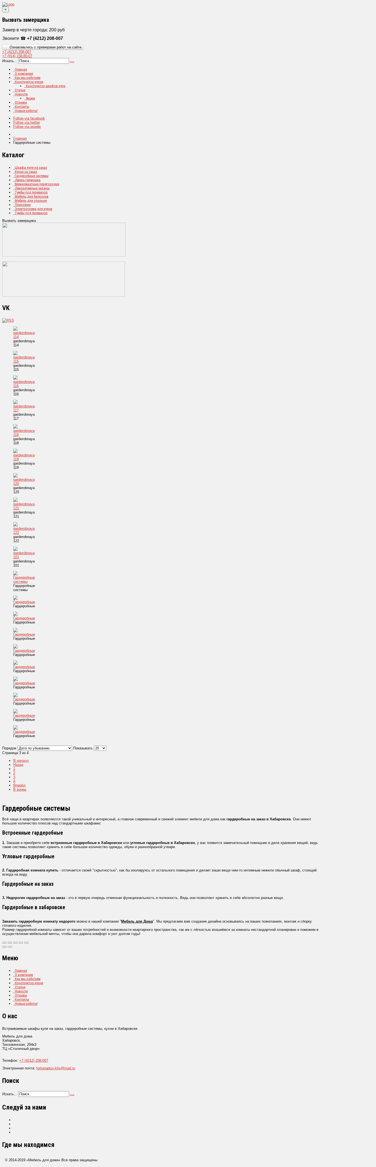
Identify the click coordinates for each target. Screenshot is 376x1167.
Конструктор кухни (29, 82)
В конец (19, 789)
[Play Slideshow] (26, 942)
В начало (21, 760)
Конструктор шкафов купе (45, 86)
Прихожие (23, 205)
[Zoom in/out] (21, 942)
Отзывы (21, 102)
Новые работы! (26, 111)
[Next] (10, 947)
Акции (30, 98)
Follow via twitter (26, 122)
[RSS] (8, 320)
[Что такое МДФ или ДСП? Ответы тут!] (63, 295)
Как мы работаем (27, 78)
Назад (18, 765)
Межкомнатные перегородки (37, 184)
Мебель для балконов (31, 196)
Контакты (22, 106)
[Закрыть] (4, 942)
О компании (24, 73)
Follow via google (27, 127)
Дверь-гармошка (27, 180)
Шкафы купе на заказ (31, 167)
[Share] (10, 942)
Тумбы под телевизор (31, 192)
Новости (21, 94)
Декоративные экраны (32, 188)
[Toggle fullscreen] (15, 942)
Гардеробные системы (31, 176)
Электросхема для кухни (33, 209)
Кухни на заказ (26, 172)
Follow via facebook (29, 118)
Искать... (9, 61)
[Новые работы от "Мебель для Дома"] (64, 255)
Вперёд (19, 785)
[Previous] (4, 947)
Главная (21, 69)
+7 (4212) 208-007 (33, 1060)
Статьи (20, 90)
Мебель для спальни (31, 200)
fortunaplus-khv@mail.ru (55, 1068)
